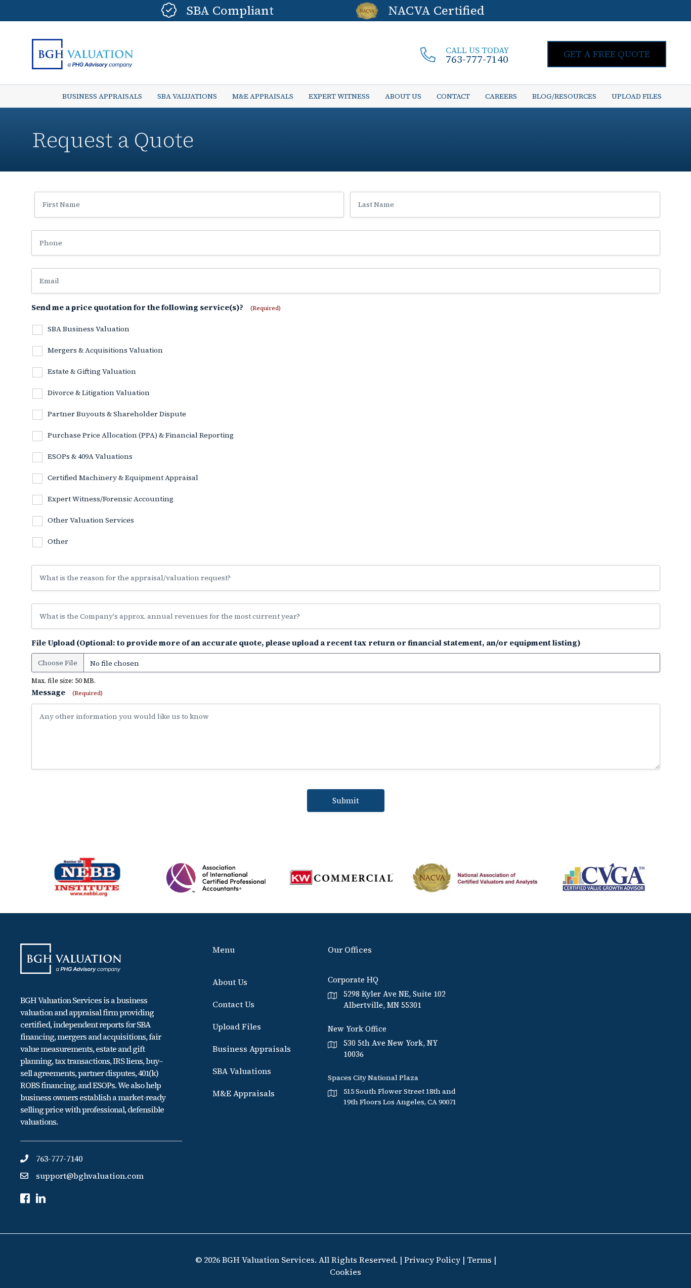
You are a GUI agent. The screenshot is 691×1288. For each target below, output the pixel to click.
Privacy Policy (433, 1259)
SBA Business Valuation (88, 329)
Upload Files (236, 1026)
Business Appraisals (251, 1048)
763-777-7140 (477, 59)
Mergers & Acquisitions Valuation (105, 350)
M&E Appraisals (243, 1093)
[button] (606, 54)
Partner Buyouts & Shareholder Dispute (117, 414)
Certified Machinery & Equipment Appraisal (123, 478)
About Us (229, 982)
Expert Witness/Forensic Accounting (111, 499)
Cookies (345, 1271)
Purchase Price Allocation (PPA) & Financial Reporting (141, 435)
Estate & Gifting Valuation (92, 371)
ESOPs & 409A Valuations (90, 456)
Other (58, 541)
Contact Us (233, 1004)
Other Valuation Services (91, 520)
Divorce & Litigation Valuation (99, 393)
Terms (479, 1259)
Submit (345, 800)
